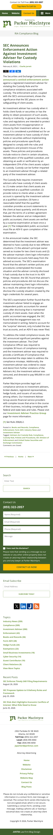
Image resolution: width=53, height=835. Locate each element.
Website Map (26, 778)
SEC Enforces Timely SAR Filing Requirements (25, 681)
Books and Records (20, 427)
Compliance (34, 427)
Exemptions (11, 648)
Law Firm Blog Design (26, 831)
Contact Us (28, 13)
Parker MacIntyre (35, 821)
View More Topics (11, 668)
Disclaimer (26, 769)
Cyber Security (12, 656)
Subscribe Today (26, 594)
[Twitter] (17, 606)
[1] (9, 226)
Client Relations (12, 664)
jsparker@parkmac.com (26, 745)
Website (15, 13)
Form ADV (19, 430)
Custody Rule (8, 437)
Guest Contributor (14, 660)
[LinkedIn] (23, 606)
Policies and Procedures (25, 437)
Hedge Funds (11, 644)
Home (5, 13)
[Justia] (30, 606)
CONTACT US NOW (27, 567)
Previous (9, 456)
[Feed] (36, 606)
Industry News (30, 430)
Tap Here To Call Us (26, 6)
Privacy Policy (26, 773)
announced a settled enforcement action (26, 79)
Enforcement (8, 430)
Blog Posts (26, 786)
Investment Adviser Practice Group (26, 413)
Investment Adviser (11, 432)
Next (31, 456)
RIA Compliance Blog (26, 23)
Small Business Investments (19, 652)
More (47, 13)
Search (26, 488)
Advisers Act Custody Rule (21, 435)
